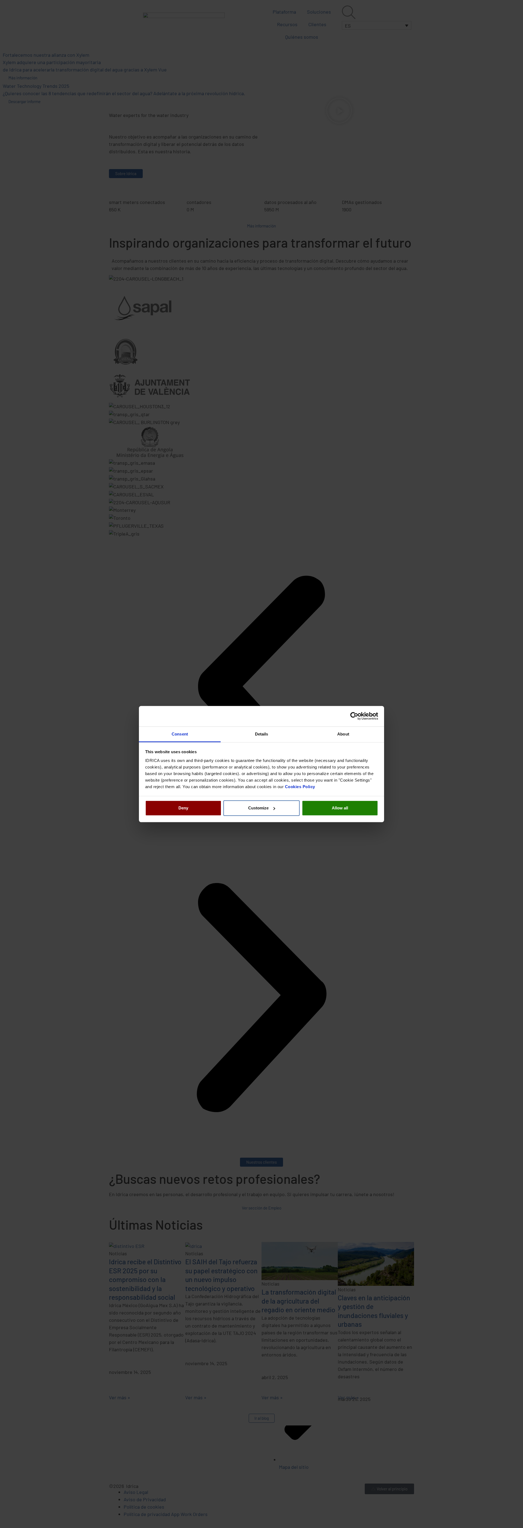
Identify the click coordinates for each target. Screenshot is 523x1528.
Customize (258, 808)
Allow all (340, 808)
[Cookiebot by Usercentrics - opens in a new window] (354, 716)
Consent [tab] (180, 733)
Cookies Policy (300, 786)
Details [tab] (261, 733)
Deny (183, 808)
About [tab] (343, 733)
